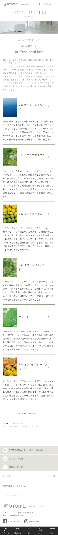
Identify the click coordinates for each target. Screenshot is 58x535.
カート (40, 533)
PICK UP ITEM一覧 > (29, 413)
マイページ (5, 533)
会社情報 (7, 476)
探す (29, 533)
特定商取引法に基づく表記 (14, 486)
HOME (6, 423)
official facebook (14, 521)
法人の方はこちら (48, 4)
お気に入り (17, 533)
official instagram (35, 521)
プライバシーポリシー (12, 495)
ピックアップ (16, 423)
